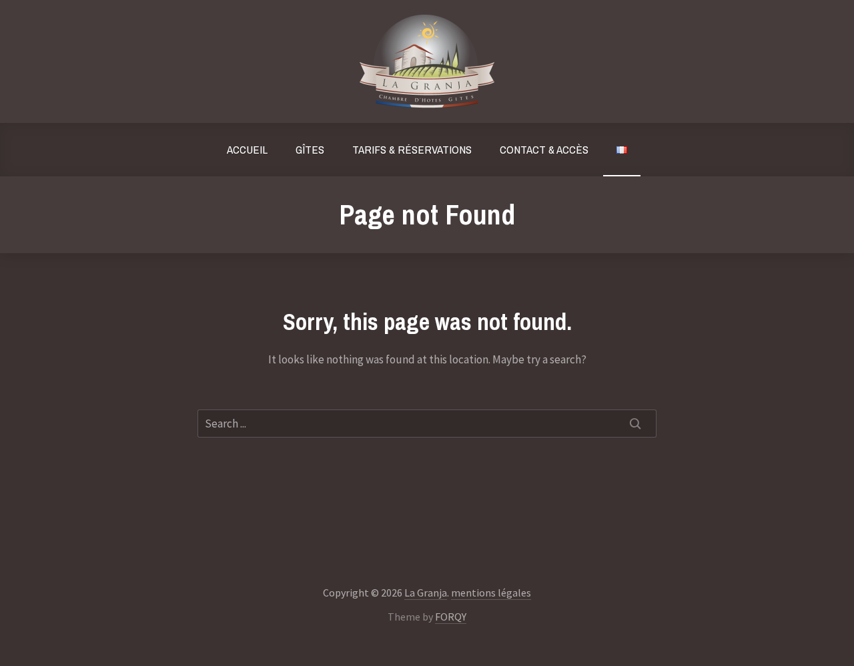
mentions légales (491, 592)
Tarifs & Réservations (412, 149)
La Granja (425, 592)
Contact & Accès (544, 149)
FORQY (450, 616)
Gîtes (310, 149)
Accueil (247, 149)
